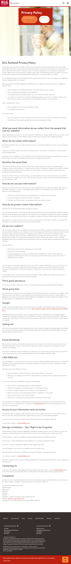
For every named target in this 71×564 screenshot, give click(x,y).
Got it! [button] (65, 559)
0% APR (43, 18)
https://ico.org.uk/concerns (16, 498)
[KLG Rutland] (4, 3)
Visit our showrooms (9, 537)
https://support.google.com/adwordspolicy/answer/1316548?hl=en (35, 310)
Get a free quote (28, 18)
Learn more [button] (6, 560)
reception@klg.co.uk (40, 403)
